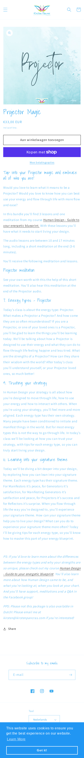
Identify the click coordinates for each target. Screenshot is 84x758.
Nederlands (40, 719)
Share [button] (12, 629)
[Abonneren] (70, 675)
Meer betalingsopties (42, 162)
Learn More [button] (16, 739)
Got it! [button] (42, 750)
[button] (5, 9)
